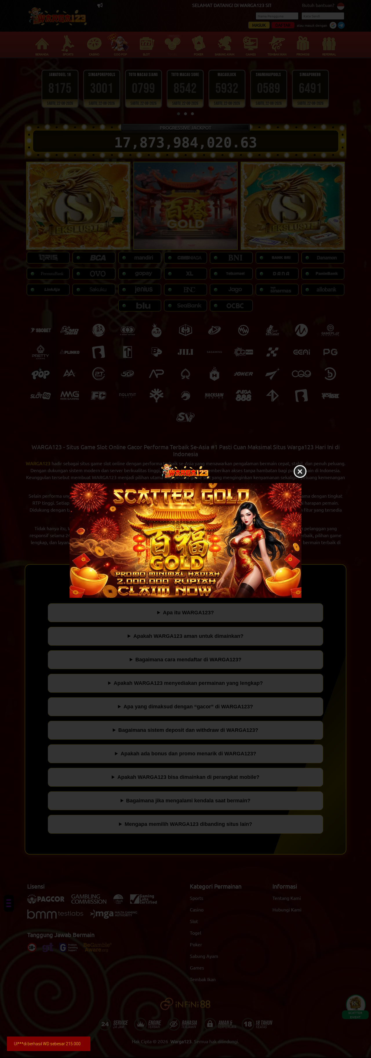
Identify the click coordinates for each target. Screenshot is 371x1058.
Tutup (300, 472)
